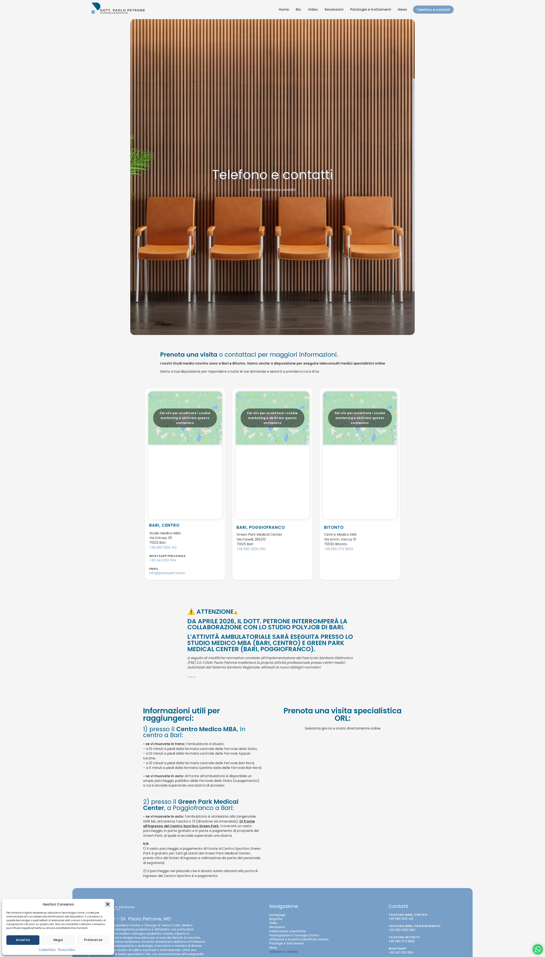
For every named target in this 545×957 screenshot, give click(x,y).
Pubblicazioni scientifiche (287, 931)
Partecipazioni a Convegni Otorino (294, 935)
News (402, 9)
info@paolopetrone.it (167, 573)
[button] (108, 904)
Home (284, 9)
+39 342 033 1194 (162, 560)
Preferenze (93, 940)
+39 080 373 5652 (338, 548)
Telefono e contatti (433, 9)
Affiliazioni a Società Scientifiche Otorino (299, 940)
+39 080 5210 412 (163, 547)
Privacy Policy (66, 949)
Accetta (23, 940)
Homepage (277, 915)
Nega (58, 940)
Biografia (275, 919)
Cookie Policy (47, 949)
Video (313, 9)
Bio (298, 9)
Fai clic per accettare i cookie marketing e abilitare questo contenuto (185, 418)
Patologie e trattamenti (370, 9)
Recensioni (334, 9)
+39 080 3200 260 (251, 548)
